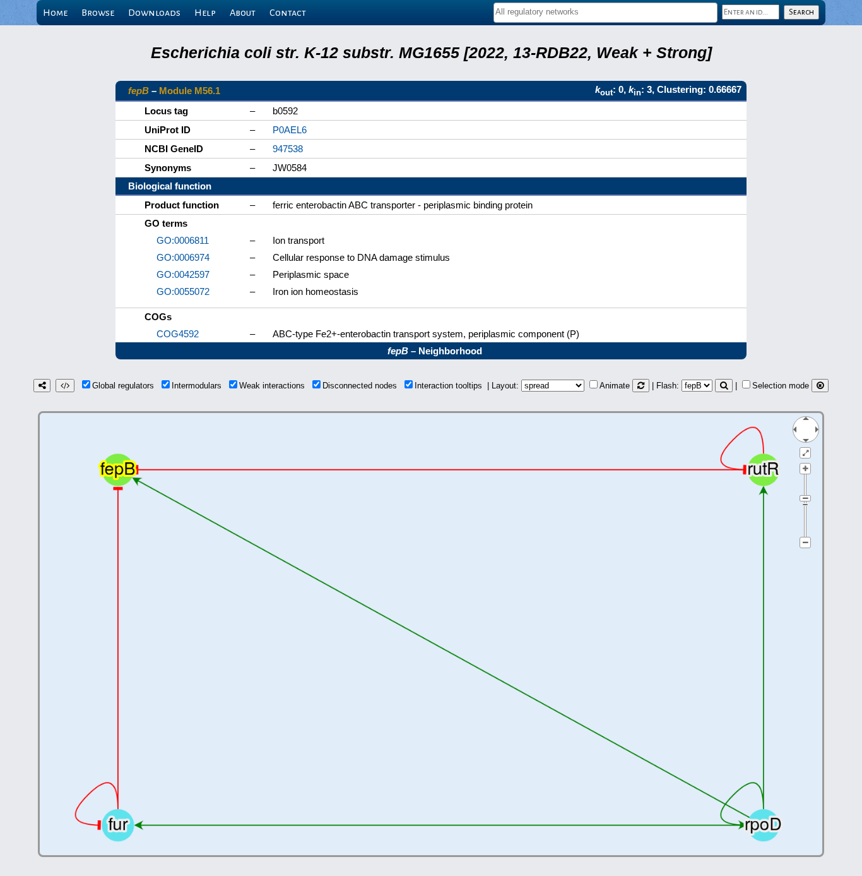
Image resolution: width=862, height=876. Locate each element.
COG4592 (177, 333)
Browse (97, 13)
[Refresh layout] (640, 385)
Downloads (154, 13)
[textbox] (605, 11)
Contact (287, 13)
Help (205, 13)
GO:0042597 (183, 274)
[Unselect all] (820, 385)
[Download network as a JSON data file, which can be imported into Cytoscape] (65, 385)
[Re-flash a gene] (724, 385)
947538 (288, 148)
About (243, 13)
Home (55, 13)
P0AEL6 (290, 129)
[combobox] (605, 13)
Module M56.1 (189, 90)
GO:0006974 (183, 257)
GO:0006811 (182, 240)
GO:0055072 (183, 291)
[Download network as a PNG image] (41, 385)
